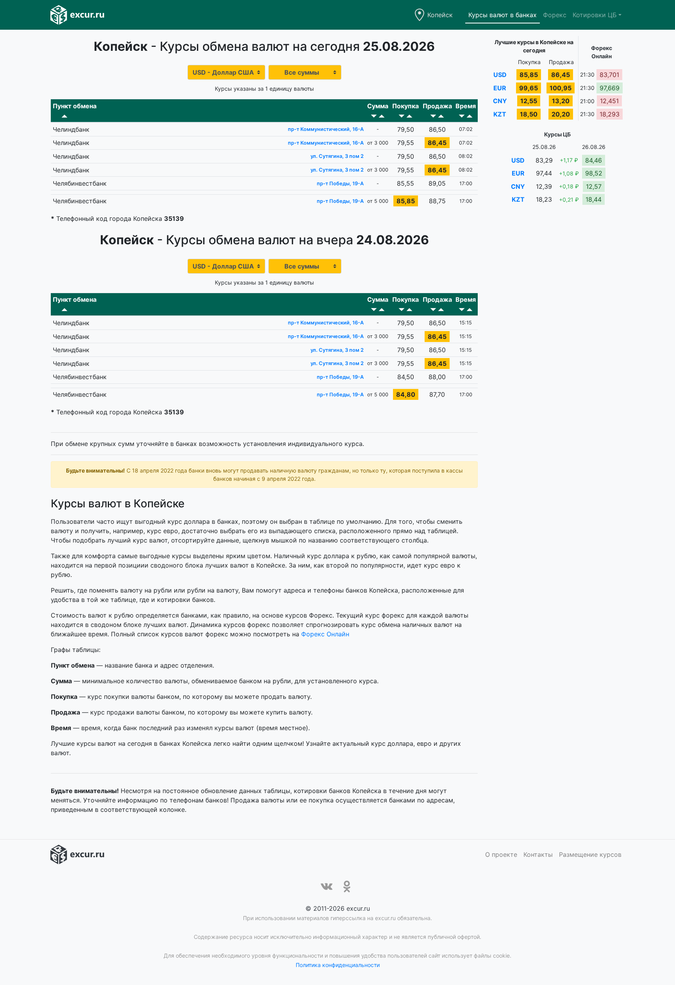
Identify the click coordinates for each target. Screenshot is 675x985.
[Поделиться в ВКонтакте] (326, 886)
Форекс (554, 15)
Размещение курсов (590, 854)
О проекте (501, 854)
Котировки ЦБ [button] (595, 15)
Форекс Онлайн (325, 634)
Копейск (440, 15)
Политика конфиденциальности (338, 965)
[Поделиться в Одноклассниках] (347, 886)
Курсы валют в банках (502, 15)
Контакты (538, 854)
